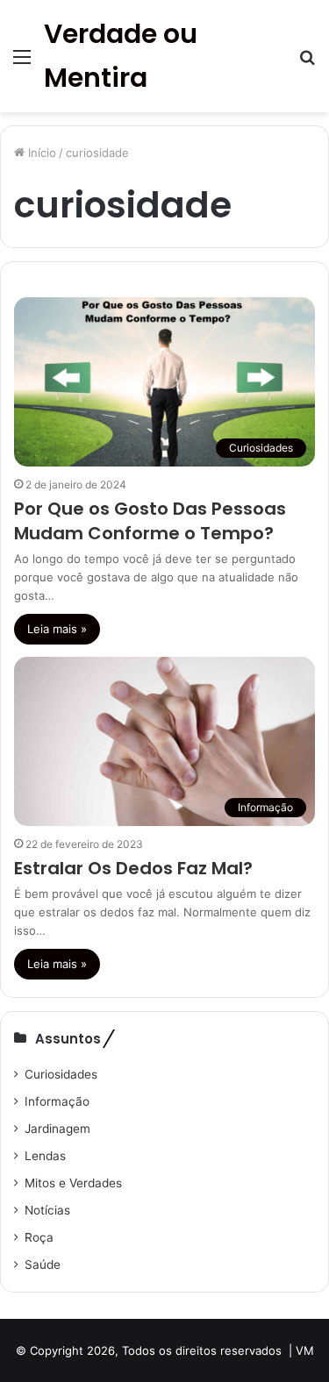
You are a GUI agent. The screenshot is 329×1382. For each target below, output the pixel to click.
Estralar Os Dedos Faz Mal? (133, 868)
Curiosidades (61, 1074)
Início (40, 153)
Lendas (45, 1156)
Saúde (43, 1264)
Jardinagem (57, 1129)
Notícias (47, 1210)
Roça (39, 1237)
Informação (57, 1101)
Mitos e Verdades (73, 1183)
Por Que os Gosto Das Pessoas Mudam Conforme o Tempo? (150, 520)
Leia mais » (57, 629)
